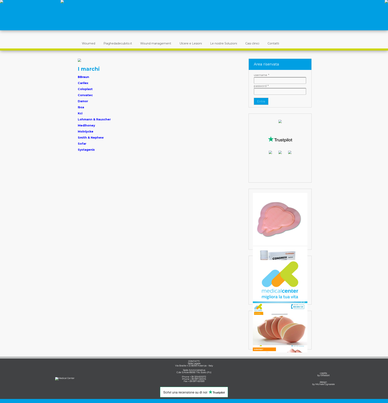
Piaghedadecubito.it (117, 43)
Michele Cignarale (325, 384)
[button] (261, 101)
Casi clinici (252, 43)
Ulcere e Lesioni (190, 43)
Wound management (155, 43)
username (261, 75)
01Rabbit (325, 375)
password (261, 85)
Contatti (273, 43)
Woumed (88, 43)
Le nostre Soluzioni (223, 43)
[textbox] (280, 80)
